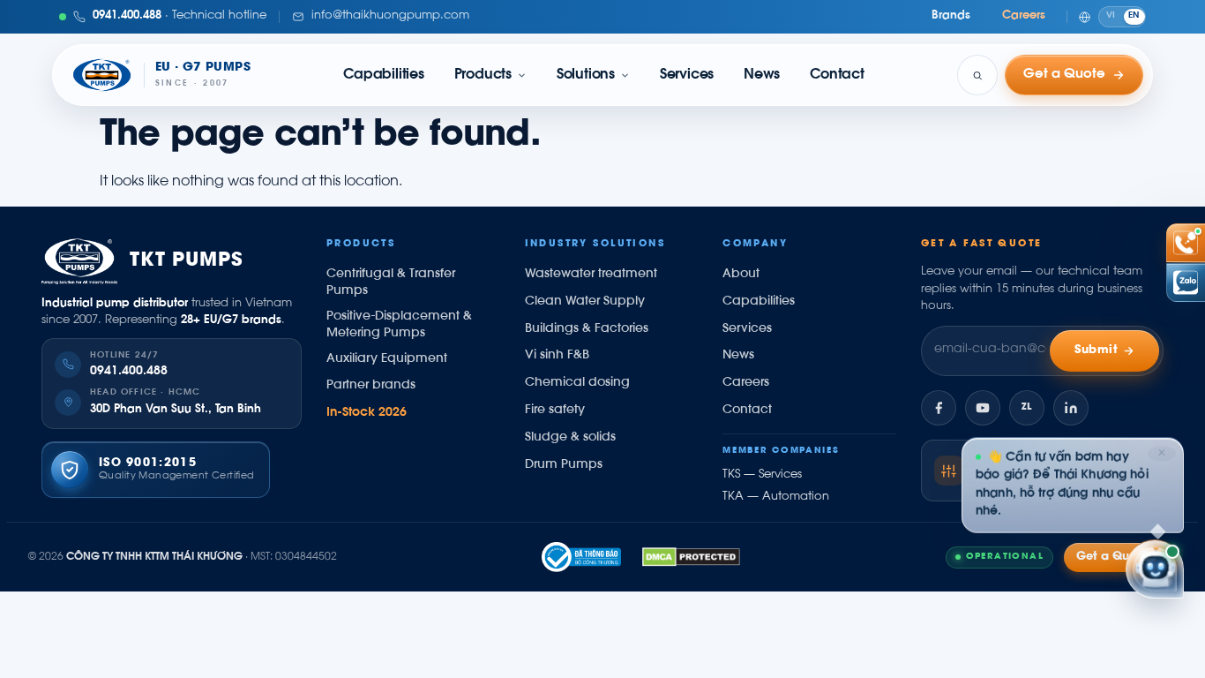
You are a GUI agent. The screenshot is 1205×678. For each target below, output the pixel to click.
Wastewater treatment (591, 274)
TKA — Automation (775, 497)
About (741, 274)
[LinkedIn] (1071, 408)
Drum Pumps (563, 465)
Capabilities (383, 75)
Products (483, 75)
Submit (1096, 350)
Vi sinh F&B (557, 356)
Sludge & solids (570, 438)
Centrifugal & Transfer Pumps (390, 283)
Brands (951, 16)
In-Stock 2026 (366, 413)
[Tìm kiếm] (977, 75)
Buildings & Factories (586, 329)
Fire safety (555, 410)
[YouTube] (982, 408)
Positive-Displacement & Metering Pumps (399, 325)
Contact (837, 75)
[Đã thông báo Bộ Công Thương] (581, 557)
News (762, 75)
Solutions (586, 75)
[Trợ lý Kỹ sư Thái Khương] (1155, 570)
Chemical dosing (577, 383)
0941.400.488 (129, 371)
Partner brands (370, 386)
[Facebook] (938, 408)
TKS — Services (762, 475)
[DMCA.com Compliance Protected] (691, 557)
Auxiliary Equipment (386, 359)
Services (687, 75)
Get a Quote (1112, 557)
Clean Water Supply (585, 302)
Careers (1023, 16)
